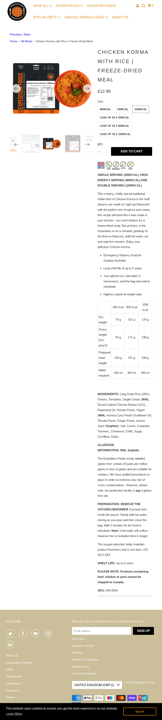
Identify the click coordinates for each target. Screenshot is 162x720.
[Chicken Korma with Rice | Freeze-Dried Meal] (52, 88)
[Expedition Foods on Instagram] (49, 634)
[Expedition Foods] (17, 11)
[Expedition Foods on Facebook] (24, 634)
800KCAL (105, 109)
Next (27, 34)
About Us (120, 17)
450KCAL (122, 109)
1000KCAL (141, 109)
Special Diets (45, 17)
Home (13, 41)
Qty (100, 144)
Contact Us (13, 690)
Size (100, 101)
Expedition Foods (144, 682)
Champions (13, 683)
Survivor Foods (101, 5)
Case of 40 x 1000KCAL (115, 134)
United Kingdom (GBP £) (94, 685)
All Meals (26, 41)
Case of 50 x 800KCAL (114, 125)
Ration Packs (68, 5)
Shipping (77, 652)
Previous (15, 34)
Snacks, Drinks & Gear (84, 17)
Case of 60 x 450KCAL (114, 117)
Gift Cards (78, 638)
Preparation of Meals (19, 662)
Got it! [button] (140, 711)
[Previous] (16, 88)
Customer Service (83, 645)
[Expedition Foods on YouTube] (36, 634)
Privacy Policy (80, 666)
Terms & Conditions (84, 673)
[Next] (87, 88)
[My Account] (137, 5)
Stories (10, 697)
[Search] (143, 5)
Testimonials (14, 676)
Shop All (41, 5)
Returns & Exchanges (85, 659)
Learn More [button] (14, 713)
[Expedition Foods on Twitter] (11, 634)
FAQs (9, 669)
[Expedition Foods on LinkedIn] (11, 645)
